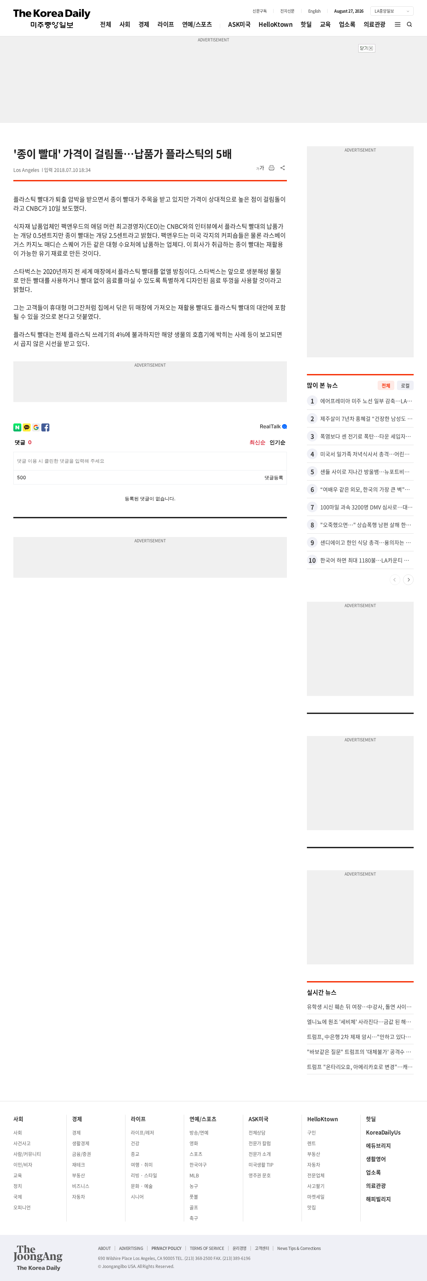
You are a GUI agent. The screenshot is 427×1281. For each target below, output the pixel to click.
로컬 (405, 385)
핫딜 (306, 24)
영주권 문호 (260, 1175)
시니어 (137, 1196)
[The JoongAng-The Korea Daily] (38, 1258)
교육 (325, 24)
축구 (193, 1218)
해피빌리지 (378, 1199)
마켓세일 (316, 1196)
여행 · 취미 (142, 1164)
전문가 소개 (260, 1153)
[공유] (283, 168)
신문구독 (260, 11)
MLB (194, 1175)
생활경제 (80, 1143)
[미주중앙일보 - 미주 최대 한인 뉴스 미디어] (52, 18)
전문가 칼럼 (260, 1143)
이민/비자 (22, 1164)
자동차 (78, 1196)
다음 (408, 579)
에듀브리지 (378, 1145)
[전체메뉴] (398, 24)
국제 (17, 1196)
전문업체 (316, 1175)
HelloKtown (276, 24)
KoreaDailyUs (383, 1132)
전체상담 (257, 1132)
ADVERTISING (131, 1248)
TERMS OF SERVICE (207, 1248)
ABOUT (104, 1248)
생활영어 (376, 1159)
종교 (135, 1153)
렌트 (311, 1143)
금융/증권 (81, 1153)
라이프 (165, 24)
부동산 (78, 1175)
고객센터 (262, 1248)
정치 (17, 1185)
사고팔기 (316, 1185)
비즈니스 (80, 1185)
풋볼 (193, 1196)
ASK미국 (239, 24)
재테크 (78, 1164)
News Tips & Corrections (299, 1248)
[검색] (410, 24)
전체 (105, 24)
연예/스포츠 (197, 24)
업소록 (347, 24)
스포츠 (195, 1153)
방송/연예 (198, 1132)
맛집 (311, 1207)
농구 (193, 1185)
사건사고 (22, 1143)
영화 (193, 1143)
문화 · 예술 (142, 1185)
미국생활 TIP (261, 1164)
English (314, 11)
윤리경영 (240, 1248)
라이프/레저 (142, 1132)
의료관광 (375, 24)
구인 (311, 1132)
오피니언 (22, 1207)
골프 (193, 1207)
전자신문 (287, 11)
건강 (135, 1143)
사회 (124, 24)
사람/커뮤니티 (27, 1153)
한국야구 (198, 1164)
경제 (143, 24)
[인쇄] (272, 168)
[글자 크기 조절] (260, 168)
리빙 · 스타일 (144, 1175)
